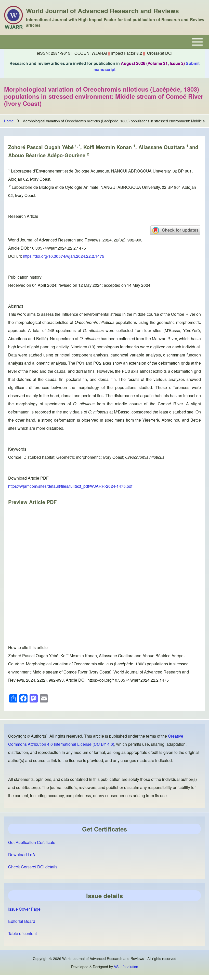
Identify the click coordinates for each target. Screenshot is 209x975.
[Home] (13, 17)
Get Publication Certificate (31, 842)
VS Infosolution (126, 966)
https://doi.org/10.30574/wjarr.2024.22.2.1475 (63, 256)
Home (9, 120)
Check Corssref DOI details (32, 867)
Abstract (15, 306)
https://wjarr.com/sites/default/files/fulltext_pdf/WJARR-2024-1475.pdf (70, 486)
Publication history (25, 277)
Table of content (22, 933)
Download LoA (21, 854)
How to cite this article (28, 647)
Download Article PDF (28, 478)
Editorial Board (21, 921)
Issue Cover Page (24, 909)
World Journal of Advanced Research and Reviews (102, 10)
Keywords (17, 449)
